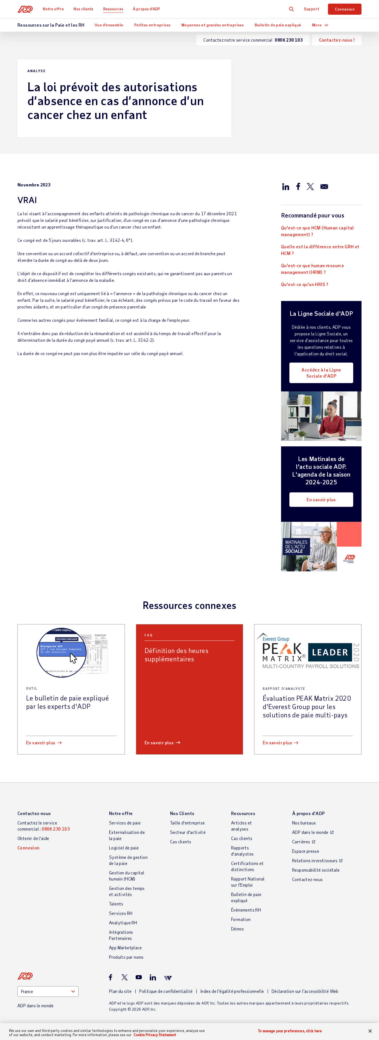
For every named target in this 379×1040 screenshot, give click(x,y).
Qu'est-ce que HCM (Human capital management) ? (317, 231)
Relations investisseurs (314, 860)
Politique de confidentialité (166, 991)
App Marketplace (125, 947)
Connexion (345, 9)
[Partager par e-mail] (324, 186)
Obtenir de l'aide (33, 838)
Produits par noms (126, 957)
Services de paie (125, 822)
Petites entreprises (152, 24)
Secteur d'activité (188, 832)
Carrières (301, 841)
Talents (116, 903)
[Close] (370, 1031)
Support (311, 8)
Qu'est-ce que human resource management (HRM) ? (312, 269)
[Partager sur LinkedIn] (285, 186)
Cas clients (180, 841)
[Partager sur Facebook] (298, 186)
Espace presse (305, 851)
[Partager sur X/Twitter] (310, 186)
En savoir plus (321, 499)
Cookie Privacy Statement (155, 1035)
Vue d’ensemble (109, 24)
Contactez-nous (34, 813)
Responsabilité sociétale (316, 869)
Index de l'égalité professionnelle (232, 991)
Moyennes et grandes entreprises (212, 24)
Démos (237, 928)
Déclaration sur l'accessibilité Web (305, 991)
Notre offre (53, 8)
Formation (241, 919)
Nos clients (83, 8)
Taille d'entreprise (187, 822)
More (317, 24)
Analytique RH (123, 922)
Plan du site (120, 991)
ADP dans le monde (310, 832)
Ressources (113, 8)
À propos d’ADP (146, 8)
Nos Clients (182, 813)
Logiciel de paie (124, 847)
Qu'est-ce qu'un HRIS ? (305, 284)
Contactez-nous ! (337, 39)
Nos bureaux (304, 822)
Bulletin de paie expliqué (278, 24)
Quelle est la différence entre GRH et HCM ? (320, 250)
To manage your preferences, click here (290, 1031)
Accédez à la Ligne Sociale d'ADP (321, 372)
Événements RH (246, 909)
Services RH (120, 913)
